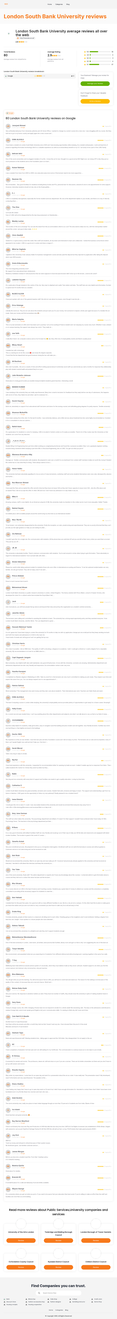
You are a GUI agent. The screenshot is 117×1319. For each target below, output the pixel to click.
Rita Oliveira (17, 883)
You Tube (16, 869)
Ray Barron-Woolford (20, 1121)
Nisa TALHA (16, 520)
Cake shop (53, 1299)
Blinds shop (31, 1299)
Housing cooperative (34, 1304)
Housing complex (11, 1304)
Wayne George (18, 1189)
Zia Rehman (17, 534)
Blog (67, 4)
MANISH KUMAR (18, 387)
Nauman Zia (17, 179)
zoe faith (15, 333)
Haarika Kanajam (19, 671)
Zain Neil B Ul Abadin (20, 1016)
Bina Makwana (18, 974)
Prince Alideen (18, 576)
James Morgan (18, 1152)
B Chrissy (16, 1056)
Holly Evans (17, 709)
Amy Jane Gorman (19, 813)
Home (50, 4)
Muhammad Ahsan (19, 587)
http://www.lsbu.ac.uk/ (26, 38)
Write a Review (95, 101)
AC (13, 1044)
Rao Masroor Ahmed (20, 483)
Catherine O (17, 785)
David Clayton (18, 401)
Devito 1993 (17, 734)
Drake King (16, 911)
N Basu (15, 827)
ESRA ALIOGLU (18, 139)
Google (11, 113)
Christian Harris (18, 643)
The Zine (15, 207)
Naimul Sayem (18, 508)
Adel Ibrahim (17, 1098)
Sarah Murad (17, 748)
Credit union (98, 1299)
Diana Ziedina (17, 1084)
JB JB (14, 548)
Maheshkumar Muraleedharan (24, 937)
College (74, 1299)
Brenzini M (16, 1177)
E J (13, 193)
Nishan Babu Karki (19, 988)
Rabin (14, 774)
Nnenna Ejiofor (18, 1166)
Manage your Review (95, 83)
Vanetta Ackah (18, 841)
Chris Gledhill (17, 235)
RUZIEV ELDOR (18, 294)
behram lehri (17, 153)
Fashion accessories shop (36, 1302)
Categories (59, 4)
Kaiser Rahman (18, 167)
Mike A (15, 497)
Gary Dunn (16, 1002)
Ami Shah (16, 855)
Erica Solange (17, 305)
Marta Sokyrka (18, 319)
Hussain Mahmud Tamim (22, 627)
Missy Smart (17, 345)
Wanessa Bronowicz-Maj (22, 455)
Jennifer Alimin (18, 613)
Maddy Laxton (18, 221)
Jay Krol (15, 1135)
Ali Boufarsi (16, 361)
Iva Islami (16, 1109)
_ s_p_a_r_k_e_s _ (19, 440)
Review (21, 1240)
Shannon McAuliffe (19, 412)
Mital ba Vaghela (19, 249)
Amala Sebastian (19, 562)
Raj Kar (15, 760)
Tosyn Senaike (18, 949)
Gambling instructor (78, 1302)
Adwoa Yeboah (18, 925)
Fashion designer (55, 1302)
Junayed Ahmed (18, 125)
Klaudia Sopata (18, 1070)
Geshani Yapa (17, 1033)
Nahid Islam (17, 426)
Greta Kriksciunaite (20, 263)
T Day (14, 960)
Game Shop (98, 1302)
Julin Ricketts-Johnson (21, 375)
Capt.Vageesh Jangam (21, 657)
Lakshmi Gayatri (18, 280)
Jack (14, 601)
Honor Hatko (17, 469)
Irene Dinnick (17, 799)
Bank (8, 1299)
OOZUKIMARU (17, 720)
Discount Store (11, 1302)
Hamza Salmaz (18, 685)
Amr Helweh (17, 897)
